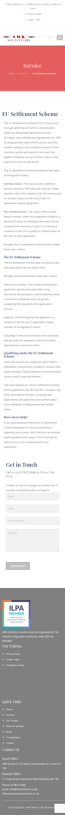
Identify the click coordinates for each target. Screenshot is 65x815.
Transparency (13, 737)
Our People (12, 720)
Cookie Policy (13, 659)
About (9, 731)
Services (10, 714)
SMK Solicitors (32, 807)
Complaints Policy (15, 665)
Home (9, 709)
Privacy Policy (13, 653)
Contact (10, 742)
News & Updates (15, 726)
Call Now (32, 23)
